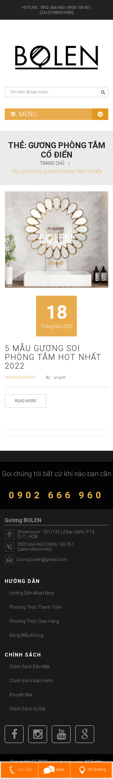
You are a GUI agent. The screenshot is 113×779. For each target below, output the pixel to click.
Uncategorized (20, 377)
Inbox (60, 769)
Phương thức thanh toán (35, 607)
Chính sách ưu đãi (27, 708)
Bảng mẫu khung (26, 635)
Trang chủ (52, 163)
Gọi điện (25, 769)
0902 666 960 (56, 495)
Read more (25, 401)
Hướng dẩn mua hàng (31, 592)
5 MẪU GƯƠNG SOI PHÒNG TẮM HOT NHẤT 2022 (53, 357)
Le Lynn (59, 377)
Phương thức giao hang (34, 621)
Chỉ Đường (97, 769)
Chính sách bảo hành (31, 680)
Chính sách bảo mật (29, 666)
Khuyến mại (20, 694)
